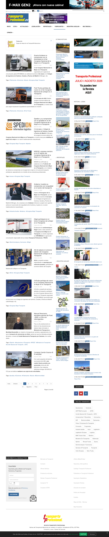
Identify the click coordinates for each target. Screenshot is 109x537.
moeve (12, 176)
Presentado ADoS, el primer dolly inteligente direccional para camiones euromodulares (62, 57)
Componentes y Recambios (83, 417)
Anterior (15, 384)
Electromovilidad (40, 375)
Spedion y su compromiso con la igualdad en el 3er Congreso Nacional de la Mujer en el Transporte (43, 121)
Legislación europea (81, 432)
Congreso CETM (44, 487)
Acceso (24, 11)
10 (22, 387)
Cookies (76, 497)
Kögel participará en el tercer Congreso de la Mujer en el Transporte (43, 221)
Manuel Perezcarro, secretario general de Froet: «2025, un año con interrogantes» (43, 316)
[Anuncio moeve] (88, 66)
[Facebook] (76, 393)
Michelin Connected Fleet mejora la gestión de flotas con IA (62, 277)
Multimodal (87, 26)
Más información (73, 534)
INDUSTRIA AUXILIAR (12, 185)
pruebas (12, 375)
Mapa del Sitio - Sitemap (80, 502)
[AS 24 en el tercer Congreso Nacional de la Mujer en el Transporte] (19, 257)
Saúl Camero (93, 157)
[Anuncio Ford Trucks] (54, 4)
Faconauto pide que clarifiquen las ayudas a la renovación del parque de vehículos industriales (87, 300)
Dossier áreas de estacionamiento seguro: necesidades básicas (62, 221)
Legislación (36, 26)
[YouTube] (81, 393)
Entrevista (88, 248)
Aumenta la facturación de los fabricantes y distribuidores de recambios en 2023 (86, 171)
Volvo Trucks (90, 451)
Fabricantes (59, 26)
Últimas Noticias (44, 468)
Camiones (20, 80)
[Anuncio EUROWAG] (88, 54)
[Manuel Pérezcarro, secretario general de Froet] (19, 320)
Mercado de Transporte (46, 459)
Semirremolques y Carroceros (16, 220)
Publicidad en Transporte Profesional (84, 473)
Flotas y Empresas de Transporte (85, 423)
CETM (15, 26)
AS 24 (11, 273)
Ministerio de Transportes (43, 342)
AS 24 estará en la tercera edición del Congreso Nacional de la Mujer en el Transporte (43, 253)
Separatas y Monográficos (81, 464)
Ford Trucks (28, 111)
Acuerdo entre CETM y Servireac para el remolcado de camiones (88, 135)
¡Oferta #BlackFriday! (79, 459)
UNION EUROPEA (89, 359)
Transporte (27, 342)
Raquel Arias (96, 121)
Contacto (28, 11)
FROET (33, 342)
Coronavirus (97, 417)
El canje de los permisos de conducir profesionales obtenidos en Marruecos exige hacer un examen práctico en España (88, 282)
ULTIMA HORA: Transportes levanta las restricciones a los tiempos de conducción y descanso (86, 319)
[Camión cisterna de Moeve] (19, 158)
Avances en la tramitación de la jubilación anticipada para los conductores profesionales (88, 117)
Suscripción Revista (79, 483)
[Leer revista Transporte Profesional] (88, 85)
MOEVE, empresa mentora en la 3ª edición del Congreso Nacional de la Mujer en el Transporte (43, 154)
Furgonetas (87, 426)
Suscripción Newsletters (80, 478)
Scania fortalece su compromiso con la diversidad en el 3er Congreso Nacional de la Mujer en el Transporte (42, 59)
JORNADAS (10, 153)
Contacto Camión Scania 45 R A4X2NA (43, 353)
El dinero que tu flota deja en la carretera (61, 343)
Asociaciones (19, 342)
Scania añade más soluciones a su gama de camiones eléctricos (86, 337)
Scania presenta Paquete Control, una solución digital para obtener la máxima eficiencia (87, 153)
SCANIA (9, 57)
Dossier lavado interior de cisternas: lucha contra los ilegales (62, 174)
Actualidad (24, 26)
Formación (78, 426)
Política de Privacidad (79, 492)
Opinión (9, 32)
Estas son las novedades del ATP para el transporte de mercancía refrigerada (62, 131)
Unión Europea (80, 451)
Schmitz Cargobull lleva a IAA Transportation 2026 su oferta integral (62, 359)
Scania (26, 80)
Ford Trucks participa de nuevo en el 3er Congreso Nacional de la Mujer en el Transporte (43, 91)
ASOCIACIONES (89, 174)
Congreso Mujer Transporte (37, 80)
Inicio (9, 26)
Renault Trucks (87, 441)
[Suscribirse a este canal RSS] (51, 40)
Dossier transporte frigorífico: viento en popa (61, 205)
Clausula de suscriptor (80, 487)
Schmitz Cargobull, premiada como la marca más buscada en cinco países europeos (87, 373)
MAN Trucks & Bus (81, 435)
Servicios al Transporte (14, 120)
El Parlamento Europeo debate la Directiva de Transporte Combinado (86, 355)
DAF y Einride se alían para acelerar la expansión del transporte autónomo (62, 148)
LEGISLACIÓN (89, 121)
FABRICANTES (89, 192)
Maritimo (91, 435)
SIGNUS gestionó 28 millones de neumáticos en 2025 (62, 310)
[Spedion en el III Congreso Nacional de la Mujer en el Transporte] (19, 126)
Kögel (29, 242)
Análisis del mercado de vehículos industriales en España (87, 188)
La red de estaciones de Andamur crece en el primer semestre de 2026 (62, 327)
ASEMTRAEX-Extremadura (92, 265)
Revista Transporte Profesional (48, 478)
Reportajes (47, 26)
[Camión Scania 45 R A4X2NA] (19, 359)
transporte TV (44, 483)
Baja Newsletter (78, 507)
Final (36, 387)
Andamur (22, 211)
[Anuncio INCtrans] (71, 18)
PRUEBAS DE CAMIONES (91, 228)
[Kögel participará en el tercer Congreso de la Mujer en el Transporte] (19, 226)
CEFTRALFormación (81, 411)
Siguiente (29, 387)
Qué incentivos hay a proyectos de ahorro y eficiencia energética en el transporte (62, 94)
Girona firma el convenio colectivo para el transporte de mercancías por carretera (62, 75)
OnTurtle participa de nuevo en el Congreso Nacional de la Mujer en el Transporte (43, 282)
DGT (77, 420)
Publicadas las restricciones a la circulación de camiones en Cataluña (86, 206)
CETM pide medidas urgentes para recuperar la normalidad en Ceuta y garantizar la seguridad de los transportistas (63, 112)
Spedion (28, 143)
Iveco (89, 429)
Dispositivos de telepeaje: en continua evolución (62, 253)
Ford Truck (11, 89)
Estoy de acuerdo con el (18, 489)
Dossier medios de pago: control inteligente (62, 189)
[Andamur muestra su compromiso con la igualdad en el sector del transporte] (19, 191)
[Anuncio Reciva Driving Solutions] (88, 42)
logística (92, 432)
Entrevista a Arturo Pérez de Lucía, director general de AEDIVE (88, 244)
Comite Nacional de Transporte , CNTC (17, 344)
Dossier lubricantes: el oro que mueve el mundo (63, 237)
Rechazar (92, 534)
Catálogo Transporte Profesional (82, 468)
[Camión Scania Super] (19, 62)
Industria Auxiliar (73, 26)
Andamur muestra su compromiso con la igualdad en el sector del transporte (43, 186)
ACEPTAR (83, 534)
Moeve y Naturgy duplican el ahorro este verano (62, 294)
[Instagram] (86, 393)
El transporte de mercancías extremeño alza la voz (88, 262)
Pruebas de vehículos (46, 473)
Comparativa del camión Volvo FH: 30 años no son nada (88, 224)
